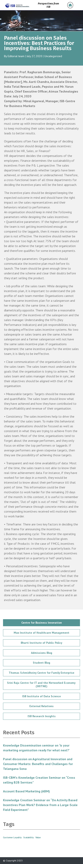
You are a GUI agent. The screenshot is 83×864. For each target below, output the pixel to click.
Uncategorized (53, 56)
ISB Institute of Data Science (41, 696)
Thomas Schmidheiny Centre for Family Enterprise (41, 673)
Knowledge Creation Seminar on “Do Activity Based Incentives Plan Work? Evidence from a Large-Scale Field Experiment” (40, 805)
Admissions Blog (41, 653)
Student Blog (41, 662)
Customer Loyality (12, 837)
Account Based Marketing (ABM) (26, 791)
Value (38, 837)
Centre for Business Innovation (41, 622)
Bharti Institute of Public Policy (41, 643)
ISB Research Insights (42, 716)
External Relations (41, 706)
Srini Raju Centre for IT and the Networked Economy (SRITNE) (41, 684)
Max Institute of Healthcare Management (41, 632)
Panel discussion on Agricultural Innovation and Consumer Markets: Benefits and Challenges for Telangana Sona (38, 764)
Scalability (28, 837)
